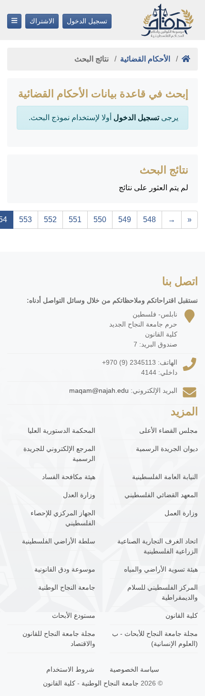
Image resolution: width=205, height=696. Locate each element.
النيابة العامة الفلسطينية (165, 477)
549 (124, 219)
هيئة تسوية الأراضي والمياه (161, 569)
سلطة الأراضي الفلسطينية (58, 541)
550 (99, 219)
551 (75, 219)
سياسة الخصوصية (134, 669)
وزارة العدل (79, 495)
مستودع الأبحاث (73, 615)
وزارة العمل (181, 513)
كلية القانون (181, 615)
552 (50, 219)
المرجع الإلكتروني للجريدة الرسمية (59, 453)
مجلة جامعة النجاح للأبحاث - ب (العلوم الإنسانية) (155, 638)
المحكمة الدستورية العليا (61, 430)
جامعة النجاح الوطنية (66, 587)
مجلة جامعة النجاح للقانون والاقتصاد (58, 638)
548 (149, 219)
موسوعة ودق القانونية (64, 569)
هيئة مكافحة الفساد (68, 477)
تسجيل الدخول (87, 21)
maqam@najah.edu (99, 390)
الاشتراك (42, 21)
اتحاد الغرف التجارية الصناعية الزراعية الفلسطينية (157, 546)
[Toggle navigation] (14, 21)
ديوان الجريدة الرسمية (167, 448)
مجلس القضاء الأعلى (168, 430)
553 (25, 219)
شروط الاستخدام (70, 669)
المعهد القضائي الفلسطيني (161, 495)
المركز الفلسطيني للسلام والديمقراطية (162, 592)
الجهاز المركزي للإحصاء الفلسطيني (63, 518)
